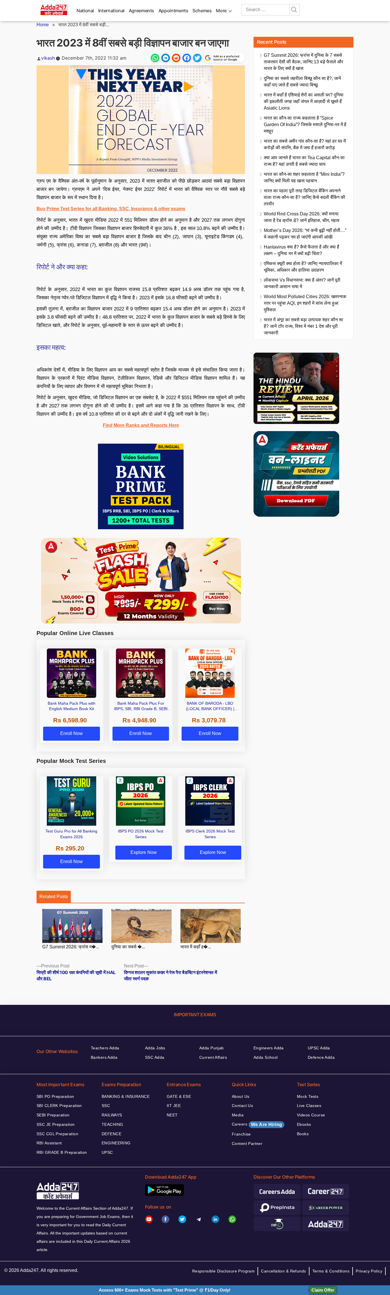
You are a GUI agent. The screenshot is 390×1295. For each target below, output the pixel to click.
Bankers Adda (104, 1057)
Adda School (266, 1057)
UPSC (107, 1152)
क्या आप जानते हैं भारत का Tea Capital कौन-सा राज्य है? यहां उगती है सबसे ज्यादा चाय (304, 161)
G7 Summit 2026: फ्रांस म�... (70, 946)
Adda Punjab (211, 1048)
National (85, 10)
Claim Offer (322, 1290)
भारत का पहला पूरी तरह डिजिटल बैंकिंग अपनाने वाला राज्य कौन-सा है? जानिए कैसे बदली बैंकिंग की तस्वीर (304, 197)
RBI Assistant (49, 1143)
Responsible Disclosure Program (223, 1271)
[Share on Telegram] (165, 58)
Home (43, 24)
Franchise (241, 1134)
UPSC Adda (319, 1048)
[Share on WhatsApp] (155, 58)
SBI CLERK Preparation (59, 1105)
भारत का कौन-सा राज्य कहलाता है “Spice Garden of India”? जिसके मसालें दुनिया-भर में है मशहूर (305, 125)
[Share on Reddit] (176, 58)
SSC (106, 1105)
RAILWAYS (112, 1115)
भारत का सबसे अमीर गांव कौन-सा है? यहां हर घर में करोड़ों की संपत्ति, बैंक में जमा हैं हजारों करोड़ (305, 144)
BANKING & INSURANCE (126, 1096)
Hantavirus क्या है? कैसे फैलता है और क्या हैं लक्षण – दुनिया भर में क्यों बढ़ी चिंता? (301, 250)
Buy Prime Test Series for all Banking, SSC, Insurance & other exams (111, 208)
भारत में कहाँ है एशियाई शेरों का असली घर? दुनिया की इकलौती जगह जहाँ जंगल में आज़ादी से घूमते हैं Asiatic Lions (303, 101)
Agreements (141, 10)
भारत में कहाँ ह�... (195, 946)
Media (238, 1115)
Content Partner (247, 1143)
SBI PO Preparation (55, 1096)
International (111, 10)
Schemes (202, 10)
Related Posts (53, 896)
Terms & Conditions (331, 1271)
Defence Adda (321, 1057)
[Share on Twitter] (197, 58)
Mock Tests (307, 1096)
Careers (257, 1124)
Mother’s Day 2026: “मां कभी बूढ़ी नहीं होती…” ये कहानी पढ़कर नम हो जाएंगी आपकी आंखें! (305, 233)
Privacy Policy (369, 1271)
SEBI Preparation (53, 1115)
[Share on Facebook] (186, 58)
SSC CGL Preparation (57, 1134)
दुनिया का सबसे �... (128, 946)
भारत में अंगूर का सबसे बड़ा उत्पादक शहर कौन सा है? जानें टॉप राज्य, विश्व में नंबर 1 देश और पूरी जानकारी (303, 326)
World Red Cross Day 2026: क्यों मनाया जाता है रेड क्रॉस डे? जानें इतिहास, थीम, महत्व (301, 217)
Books (303, 1134)
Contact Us (242, 1105)
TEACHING (112, 1124)
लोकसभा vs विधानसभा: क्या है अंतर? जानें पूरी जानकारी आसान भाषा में (302, 283)
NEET (172, 1115)
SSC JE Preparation (56, 1124)
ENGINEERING (116, 1143)
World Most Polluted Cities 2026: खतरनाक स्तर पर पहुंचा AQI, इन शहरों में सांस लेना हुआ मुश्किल (305, 303)
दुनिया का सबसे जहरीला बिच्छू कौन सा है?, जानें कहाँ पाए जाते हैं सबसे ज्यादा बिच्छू (302, 81)
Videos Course (311, 1115)
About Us (240, 1096)
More (221, 10)
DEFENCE (111, 1134)
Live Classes (309, 1105)
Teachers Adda (105, 1048)
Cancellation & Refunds (283, 1271)
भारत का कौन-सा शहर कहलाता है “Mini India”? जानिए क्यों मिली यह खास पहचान (304, 177)
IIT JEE (174, 1105)
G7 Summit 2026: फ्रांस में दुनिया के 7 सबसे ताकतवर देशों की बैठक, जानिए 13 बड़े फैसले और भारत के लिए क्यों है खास (303, 62)
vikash (48, 58)
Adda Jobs (155, 1048)
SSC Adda (154, 1057)
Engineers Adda (269, 1048)
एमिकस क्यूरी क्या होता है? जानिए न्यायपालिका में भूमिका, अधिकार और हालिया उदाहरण (303, 266)
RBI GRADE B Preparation (62, 1152)
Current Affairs (213, 1057)
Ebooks (304, 1124)
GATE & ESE (179, 1096)
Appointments (173, 10)
